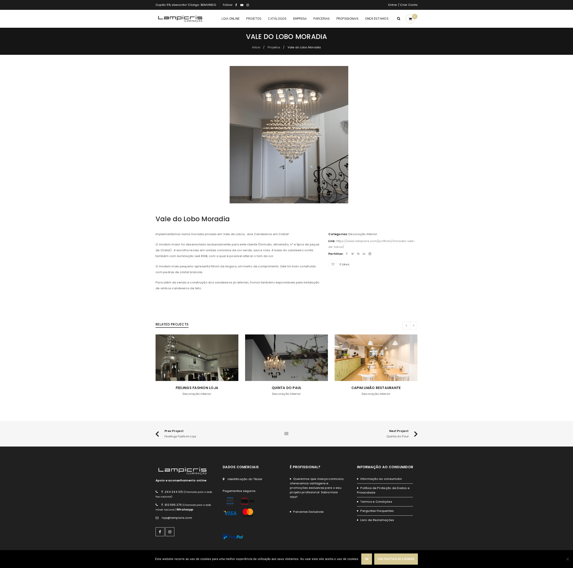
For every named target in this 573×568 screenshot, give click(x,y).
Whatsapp (184, 509)
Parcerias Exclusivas (308, 512)
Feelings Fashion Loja (180, 436)
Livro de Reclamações (377, 520)
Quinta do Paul (197, 387)
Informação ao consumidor (381, 479)
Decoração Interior (363, 234)
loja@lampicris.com (177, 518)
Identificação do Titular (245, 479)
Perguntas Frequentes (377, 511)
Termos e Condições (376, 502)
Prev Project (174, 431)
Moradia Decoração (376, 387)
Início (256, 47)
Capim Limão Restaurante (286, 387)
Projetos (274, 47)
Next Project (398, 431)
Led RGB (201, 256)
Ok (367, 559)
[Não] (567, 559)
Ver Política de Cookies (396, 559)
